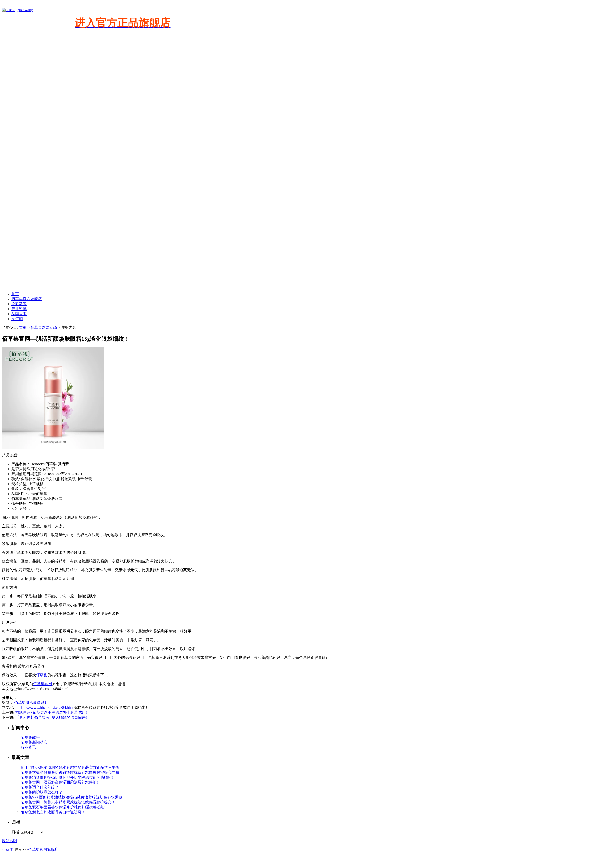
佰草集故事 (30, 737)
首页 (15, 294)
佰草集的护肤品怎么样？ (41, 792)
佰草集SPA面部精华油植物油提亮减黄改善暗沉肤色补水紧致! (72, 797)
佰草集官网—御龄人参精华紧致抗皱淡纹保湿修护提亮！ (68, 802)
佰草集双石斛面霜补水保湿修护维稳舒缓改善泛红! (63, 807)
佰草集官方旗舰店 (26, 299)
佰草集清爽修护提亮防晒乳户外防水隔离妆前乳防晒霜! (67, 777)
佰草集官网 (42, 684)
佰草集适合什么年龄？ (40, 787)
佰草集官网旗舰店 (43, 849)
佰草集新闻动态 (44, 327)
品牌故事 (19, 314)
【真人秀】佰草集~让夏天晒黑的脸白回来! (51, 717)
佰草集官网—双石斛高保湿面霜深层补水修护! (59, 782)
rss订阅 (17, 319)
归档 (15, 832)
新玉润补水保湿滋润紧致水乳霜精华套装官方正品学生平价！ (72, 767)
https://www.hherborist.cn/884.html (47, 707)
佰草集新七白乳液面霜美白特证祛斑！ (53, 812)
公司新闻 (19, 304)
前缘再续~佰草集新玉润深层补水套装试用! (51, 712)
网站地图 (9, 841)
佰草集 (41, 675)
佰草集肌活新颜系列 (31, 702)
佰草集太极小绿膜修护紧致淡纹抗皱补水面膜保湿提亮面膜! (70, 772)
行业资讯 (19, 309)
